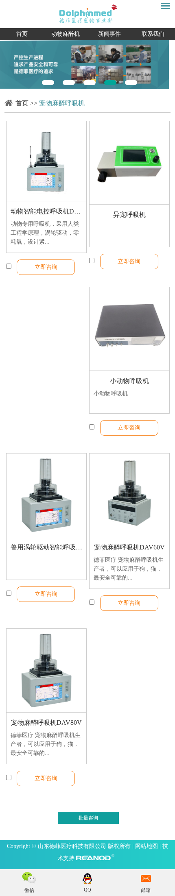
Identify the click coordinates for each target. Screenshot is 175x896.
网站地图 (147, 846)
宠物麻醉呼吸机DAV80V (46, 722)
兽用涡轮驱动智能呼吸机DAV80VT (46, 547)
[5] (131, 82)
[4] (110, 82)
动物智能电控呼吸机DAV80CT (46, 211)
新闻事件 (109, 34)
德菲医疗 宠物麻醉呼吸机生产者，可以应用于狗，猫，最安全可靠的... (129, 569)
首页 (22, 34)
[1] (48, 82)
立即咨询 (46, 267)
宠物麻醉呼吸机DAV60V (129, 547)
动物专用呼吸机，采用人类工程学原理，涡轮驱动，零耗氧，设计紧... (45, 233)
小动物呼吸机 (129, 380)
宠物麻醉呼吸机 (62, 103)
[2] (69, 82)
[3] (89, 82)
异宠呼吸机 (129, 214)
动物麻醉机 (65, 34)
